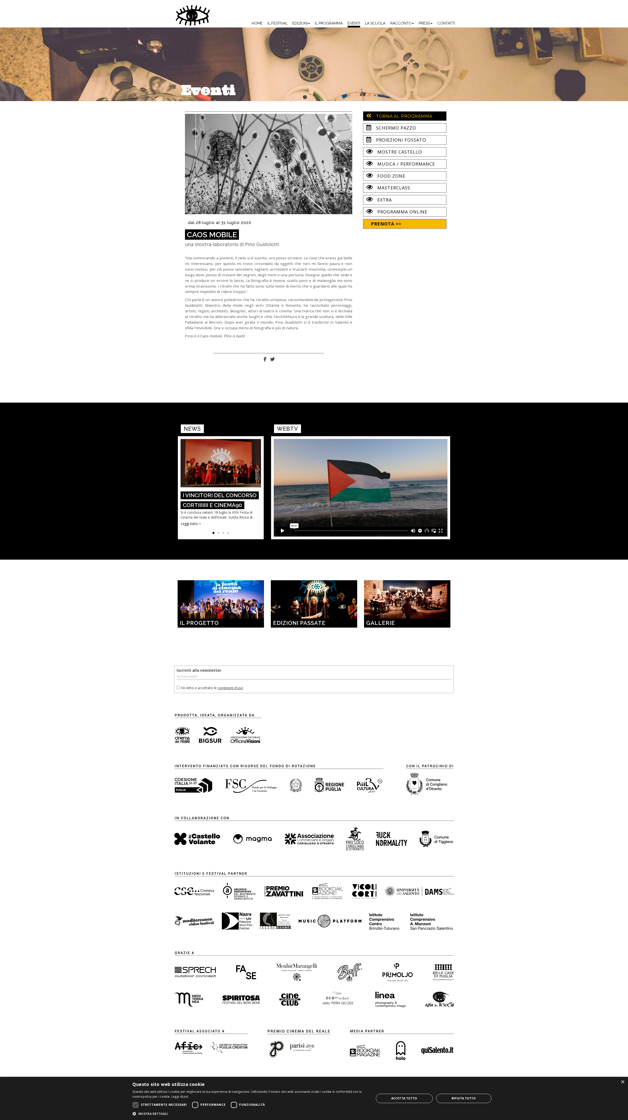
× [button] (622, 1082)
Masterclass (393, 188)
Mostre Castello (399, 152)
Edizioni (300, 23)
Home (257, 23)
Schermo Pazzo (395, 128)
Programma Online (401, 212)
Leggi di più (179, 1096)
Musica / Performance (405, 164)
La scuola (375, 23)
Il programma (329, 23)
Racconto (400, 23)
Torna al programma (403, 116)
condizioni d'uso (230, 687)
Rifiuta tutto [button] (464, 1098)
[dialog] (314, 1098)
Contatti (446, 23)
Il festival (278, 23)
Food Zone (390, 176)
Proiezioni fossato (400, 140)
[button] (249, 1113)
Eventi (354, 23)
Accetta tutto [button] (404, 1098)
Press (424, 23)
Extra (384, 200)
